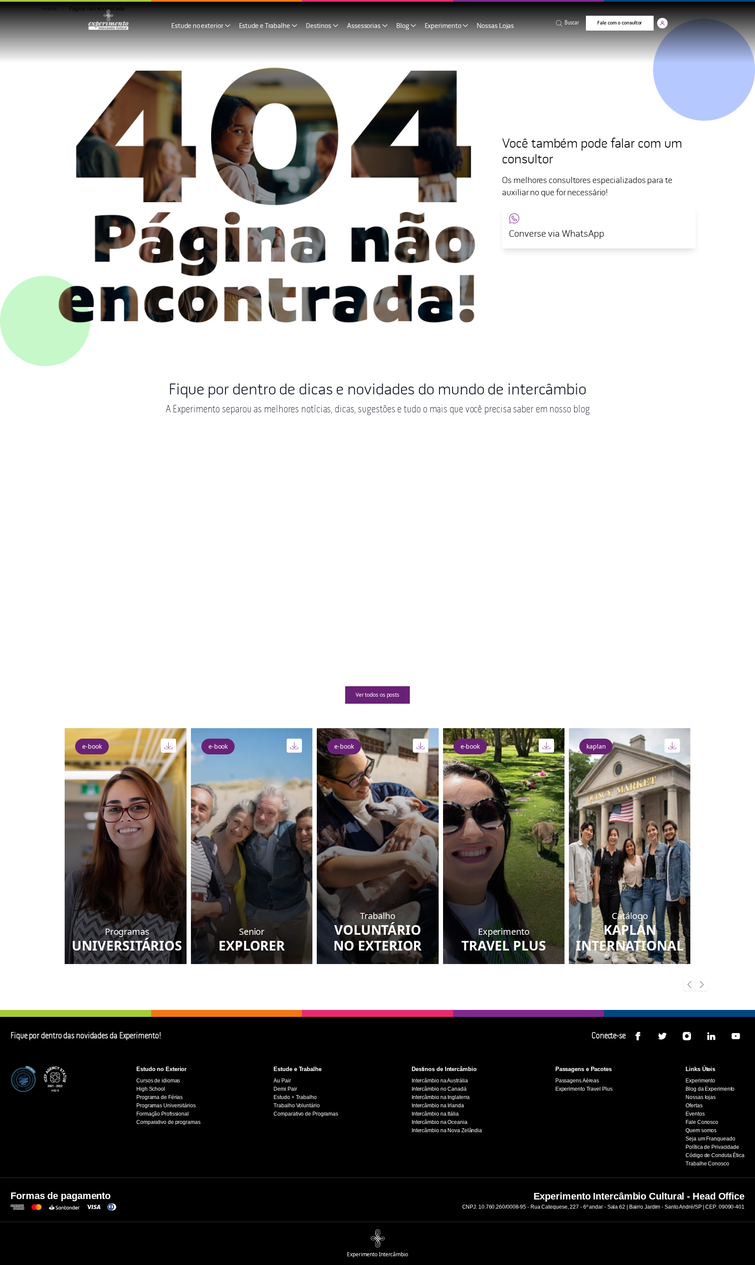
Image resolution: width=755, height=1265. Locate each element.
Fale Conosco (702, 1122)
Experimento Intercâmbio (377, 1254)
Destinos (318, 26)
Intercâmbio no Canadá (439, 1089)
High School (67, 553)
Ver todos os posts (377, 694)
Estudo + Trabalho (295, 1097)
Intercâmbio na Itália (435, 1114)
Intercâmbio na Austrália (440, 1081)
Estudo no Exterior (161, 1069)
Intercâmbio (293, 553)
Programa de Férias (159, 1097)
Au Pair (514, 553)
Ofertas (694, 1106)
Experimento (443, 26)
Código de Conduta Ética (715, 1155)
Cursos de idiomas (158, 1081)
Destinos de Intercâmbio (444, 1069)
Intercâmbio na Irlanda (438, 1106)
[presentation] (689, 985)
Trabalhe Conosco (707, 1164)
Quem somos (701, 1130)
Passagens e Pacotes (583, 1069)
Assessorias (364, 26)
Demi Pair (285, 1089)
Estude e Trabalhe (264, 26)
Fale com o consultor (619, 23)
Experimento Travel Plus (584, 1089)
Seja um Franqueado (710, 1139)
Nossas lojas (701, 1097)
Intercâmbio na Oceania (440, 1122)
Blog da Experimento (710, 1089)
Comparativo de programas (168, 1122)
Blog (402, 26)
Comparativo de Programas (306, 1114)
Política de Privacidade (712, 1147)
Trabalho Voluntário (296, 1106)
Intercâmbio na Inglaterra (441, 1097)
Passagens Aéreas (577, 1081)
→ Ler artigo (224, 626)
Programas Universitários (166, 1106)
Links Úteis (700, 1069)
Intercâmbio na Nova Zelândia (447, 1130)
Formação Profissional (162, 1114)
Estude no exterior (197, 26)
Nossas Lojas (495, 26)
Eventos (695, 1114)
